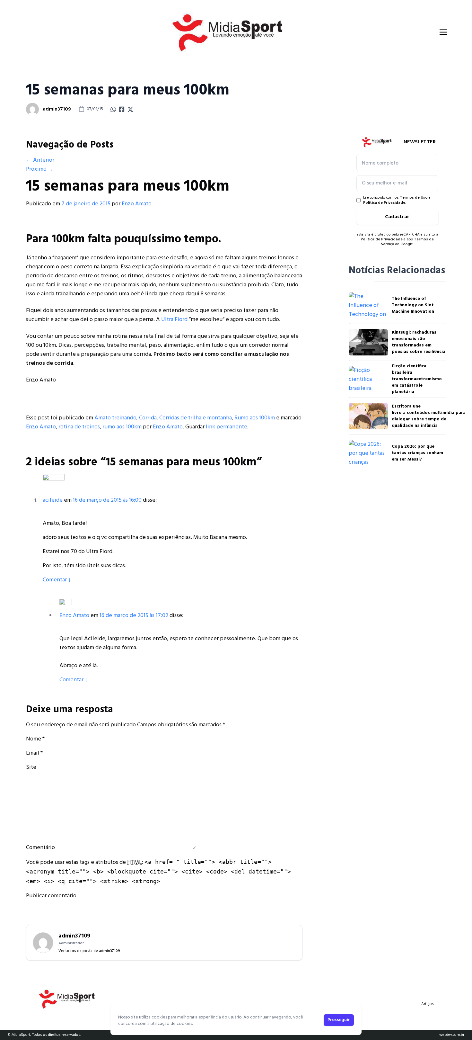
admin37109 (57, 109)
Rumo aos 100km (254, 418)
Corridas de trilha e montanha (195, 418)
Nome (33, 739)
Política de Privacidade (384, 203)
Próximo (40, 169)
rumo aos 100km (122, 427)
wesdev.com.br (451, 1035)
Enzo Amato (137, 204)
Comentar (57, 580)
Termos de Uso (414, 197)
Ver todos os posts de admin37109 (89, 951)
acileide (53, 500)
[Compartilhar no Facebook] (121, 109)
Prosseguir (339, 1020)
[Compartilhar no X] (130, 109)
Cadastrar (397, 217)
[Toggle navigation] (443, 32)
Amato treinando (115, 418)
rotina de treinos (79, 427)
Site (31, 767)
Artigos (427, 1004)
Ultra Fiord (174, 319)
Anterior (40, 160)
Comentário (40, 847)
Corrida (148, 418)
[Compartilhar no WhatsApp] (113, 109)
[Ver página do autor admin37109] (32, 109)
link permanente (226, 427)
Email (32, 753)
